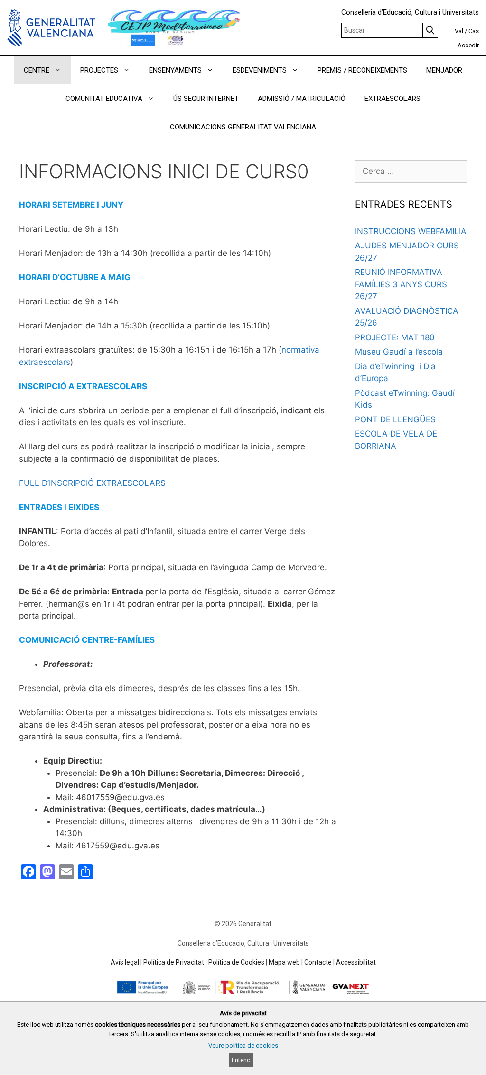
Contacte (318, 962)
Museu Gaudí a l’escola (399, 351)
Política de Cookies (236, 962)
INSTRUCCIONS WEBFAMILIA (411, 231)
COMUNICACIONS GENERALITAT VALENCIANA (243, 127)
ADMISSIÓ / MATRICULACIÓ (302, 98)
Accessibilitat (356, 962)
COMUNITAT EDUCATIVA (103, 98)
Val (459, 31)
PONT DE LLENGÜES (395, 419)
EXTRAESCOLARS (392, 98)
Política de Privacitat (173, 962)
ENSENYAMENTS (175, 70)
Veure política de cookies (243, 1045)
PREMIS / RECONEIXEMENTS (362, 70)
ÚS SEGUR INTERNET (206, 98)
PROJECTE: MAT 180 (395, 337)
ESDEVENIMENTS (260, 70)
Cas (473, 31)
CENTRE (36, 70)
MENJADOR (444, 70)
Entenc (241, 1060)
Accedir (468, 45)
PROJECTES (99, 70)
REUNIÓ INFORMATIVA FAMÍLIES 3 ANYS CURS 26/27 (401, 284)
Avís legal (125, 962)
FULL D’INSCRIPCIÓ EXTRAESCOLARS (92, 483)
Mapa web (284, 962)
